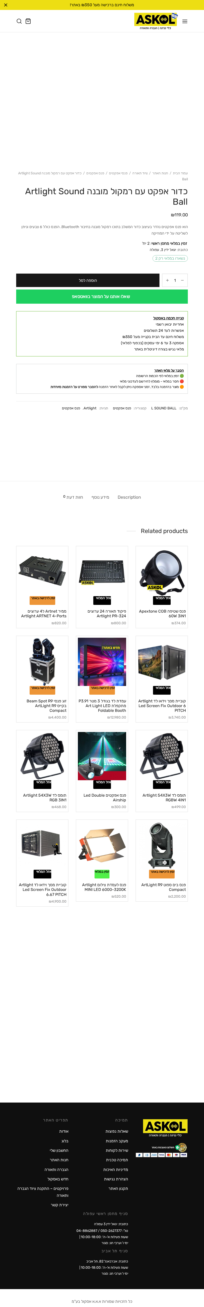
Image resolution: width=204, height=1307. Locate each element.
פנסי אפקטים (118, 173)
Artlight (90, 408)
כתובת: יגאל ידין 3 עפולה (111, 1224)
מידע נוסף (100, 497)
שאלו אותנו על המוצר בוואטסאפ (101, 296)
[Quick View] (153, 593)
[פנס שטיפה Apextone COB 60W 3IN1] (162, 572)
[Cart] (28, 21)
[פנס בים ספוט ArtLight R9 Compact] (162, 846)
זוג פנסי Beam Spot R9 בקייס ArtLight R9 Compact (46, 706)
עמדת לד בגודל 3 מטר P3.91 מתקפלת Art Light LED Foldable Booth (102, 706)
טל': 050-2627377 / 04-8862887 (102, 1231)
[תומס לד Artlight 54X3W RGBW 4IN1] (162, 756)
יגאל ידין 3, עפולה (163, 250)
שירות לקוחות (117, 1150)
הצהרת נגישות (116, 1179)
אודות (63, 1131)
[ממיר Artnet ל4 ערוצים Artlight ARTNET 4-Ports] (42, 572)
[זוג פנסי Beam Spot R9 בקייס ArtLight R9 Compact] (42, 662)
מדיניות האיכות (115, 1169)
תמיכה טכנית (117, 1160)
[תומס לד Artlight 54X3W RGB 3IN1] (42, 756)
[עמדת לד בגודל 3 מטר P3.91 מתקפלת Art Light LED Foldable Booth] (102, 662)
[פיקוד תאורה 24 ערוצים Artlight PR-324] (102, 572)
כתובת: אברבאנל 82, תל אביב (107, 1261)
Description (129, 497)
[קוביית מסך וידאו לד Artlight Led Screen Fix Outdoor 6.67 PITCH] (42, 846)
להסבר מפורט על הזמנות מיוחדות (74, 387)
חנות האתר (160, 173)
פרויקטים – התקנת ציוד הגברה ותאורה (42, 1192)
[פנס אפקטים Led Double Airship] (102, 756)
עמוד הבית (180, 173)
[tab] (129, 497)
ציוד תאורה (140, 173)
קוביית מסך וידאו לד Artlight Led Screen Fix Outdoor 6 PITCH (162, 706)
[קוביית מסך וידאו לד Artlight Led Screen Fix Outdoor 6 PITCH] (162, 662)
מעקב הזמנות (117, 1141)
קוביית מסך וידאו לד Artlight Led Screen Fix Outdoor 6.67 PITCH (42, 889)
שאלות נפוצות (116, 1131)
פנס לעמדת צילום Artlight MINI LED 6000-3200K (104, 887)
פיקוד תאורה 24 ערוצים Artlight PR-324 (107, 613)
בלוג (64, 1141)
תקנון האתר (118, 1188)
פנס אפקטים (95, 173)
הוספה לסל (88, 280)
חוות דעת (73, 497)
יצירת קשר (59, 1205)
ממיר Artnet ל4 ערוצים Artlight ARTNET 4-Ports (43, 613)
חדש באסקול (58, 1179)
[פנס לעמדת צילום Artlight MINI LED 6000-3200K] (102, 846)
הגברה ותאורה (56, 1169)
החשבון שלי (59, 1150)
